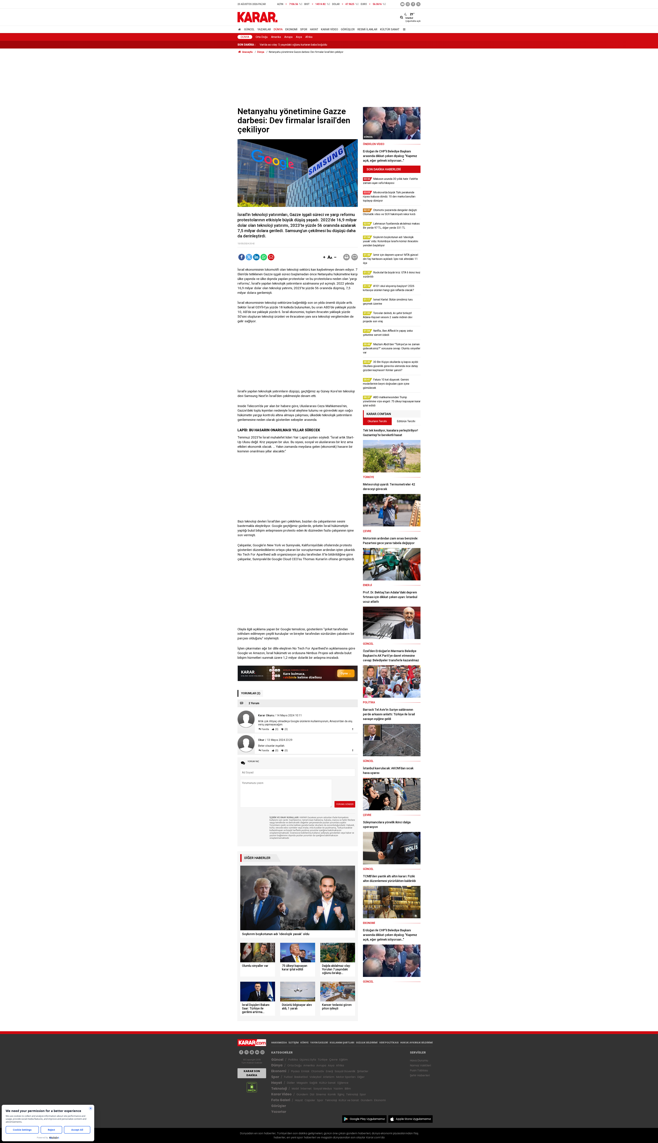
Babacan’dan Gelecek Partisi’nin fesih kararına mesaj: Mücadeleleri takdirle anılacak (309, 44)
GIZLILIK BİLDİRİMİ (366, 1042)
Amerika (276, 37)
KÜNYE (304, 1042)
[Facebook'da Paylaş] (241, 257)
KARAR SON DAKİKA (252, 1073)
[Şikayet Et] (352, 729)
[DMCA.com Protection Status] (252, 1087)
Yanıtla (265, 729)
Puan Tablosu (419, 1070)
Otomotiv (317, 1071)
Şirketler (362, 1071)
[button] (324, 257)
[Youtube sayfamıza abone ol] (252, 1052)
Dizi (312, 1094)
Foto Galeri (280, 1100)
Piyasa (295, 1071)
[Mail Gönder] (271, 257)
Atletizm (328, 1077)
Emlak (305, 1071)
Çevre (333, 1060)
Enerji (329, 1071)
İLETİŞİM (294, 1042)
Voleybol (315, 1077)
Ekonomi (291, 29)
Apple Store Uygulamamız (413, 1119)
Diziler (291, 1083)
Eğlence (342, 1083)
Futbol (288, 1077)
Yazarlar (264, 29)
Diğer (361, 1077)
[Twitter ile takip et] (418, 4)
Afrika (308, 37)
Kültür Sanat (389, 29)
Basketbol (301, 1077)
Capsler (310, 1100)
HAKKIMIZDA (279, 1042)
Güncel (249, 29)
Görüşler (348, 29)
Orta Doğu (262, 37)
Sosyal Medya (322, 1089)
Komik (332, 1094)
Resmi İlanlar (367, 29)
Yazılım (338, 1089)
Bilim (348, 1089)
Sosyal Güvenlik (345, 1071)
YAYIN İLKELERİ (319, 1042)
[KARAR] (257, 17)
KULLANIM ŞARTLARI (342, 1042)
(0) (276, 729)
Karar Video (329, 29)
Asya (299, 37)
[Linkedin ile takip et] (257, 1052)
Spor (303, 29)
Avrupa (288, 37)
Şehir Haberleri (420, 1075)
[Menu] (403, 29)
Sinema (321, 1094)
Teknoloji (279, 1088)
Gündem (302, 1094)
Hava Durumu (419, 1060)
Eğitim (343, 1060)
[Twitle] (249, 257)
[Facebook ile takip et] (413, 4)
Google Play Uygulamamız (367, 1119)
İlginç (341, 1094)
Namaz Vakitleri (420, 1065)
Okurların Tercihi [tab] (377, 421)
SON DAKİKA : (246, 44)
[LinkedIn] (256, 257)
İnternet (306, 1089)
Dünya (278, 29)
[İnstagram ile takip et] (408, 4)
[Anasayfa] (240, 29)
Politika (293, 1060)
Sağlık (313, 1083)
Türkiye (322, 1060)
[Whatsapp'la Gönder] (263, 257)
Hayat (314, 29)
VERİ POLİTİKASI (389, 1042)
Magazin (302, 1083)
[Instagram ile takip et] (262, 1052)
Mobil (295, 1089)
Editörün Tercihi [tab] (406, 421)
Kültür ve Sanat (349, 1100)
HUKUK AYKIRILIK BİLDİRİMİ (416, 1042)
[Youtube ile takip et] (402, 4)
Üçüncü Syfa (308, 1060)
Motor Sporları (346, 1077)
